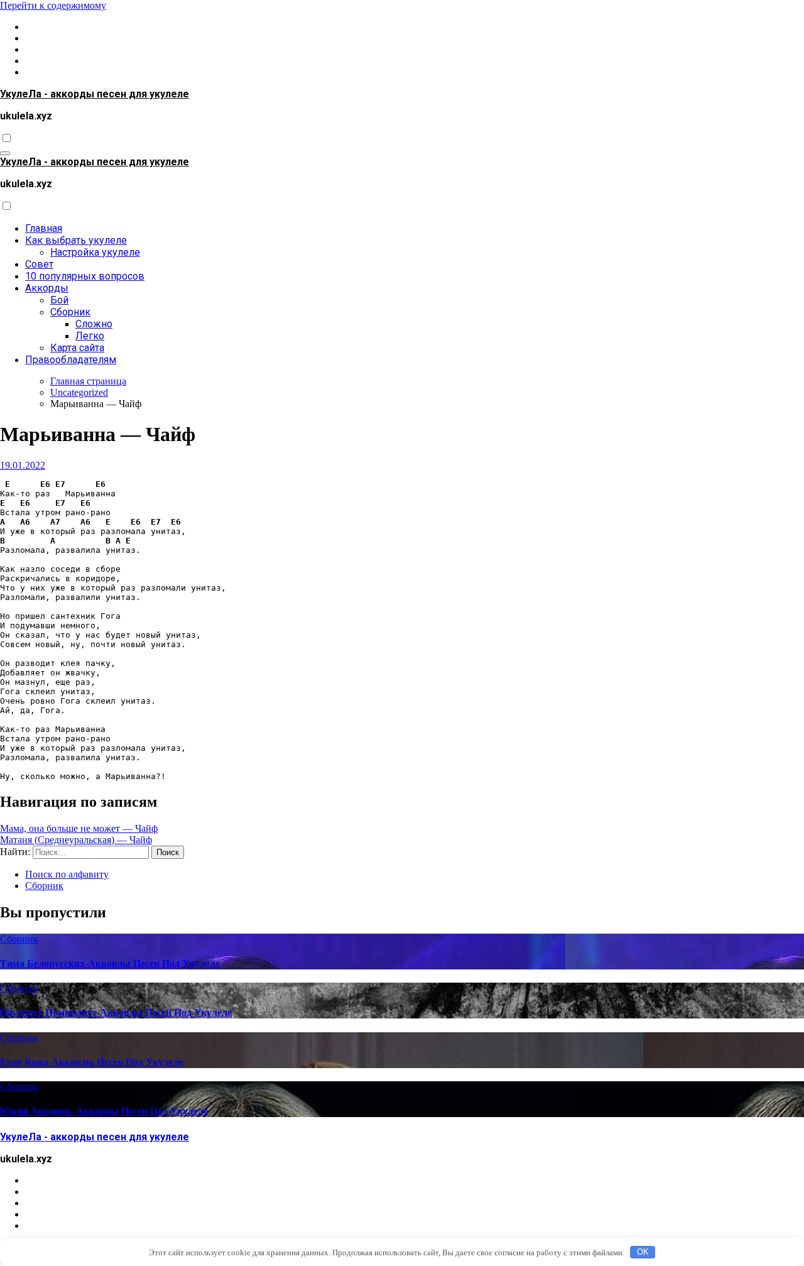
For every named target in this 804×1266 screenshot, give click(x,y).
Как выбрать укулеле (76, 240)
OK (643, 1252)
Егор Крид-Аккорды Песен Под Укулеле (91, 1062)
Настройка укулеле (95, 252)
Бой (59, 300)
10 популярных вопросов (84, 276)
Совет (39, 264)
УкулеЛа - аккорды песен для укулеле (94, 94)
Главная (43, 228)
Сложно (93, 324)
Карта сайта (77, 348)
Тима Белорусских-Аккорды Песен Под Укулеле (110, 963)
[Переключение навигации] (5, 153)
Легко (89, 336)
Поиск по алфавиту (67, 874)
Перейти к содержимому (53, 5)
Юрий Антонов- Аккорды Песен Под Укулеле (104, 1111)
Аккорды (46, 288)
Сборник (70, 312)
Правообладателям (70, 360)
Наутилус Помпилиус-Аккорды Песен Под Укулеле (116, 1012)
